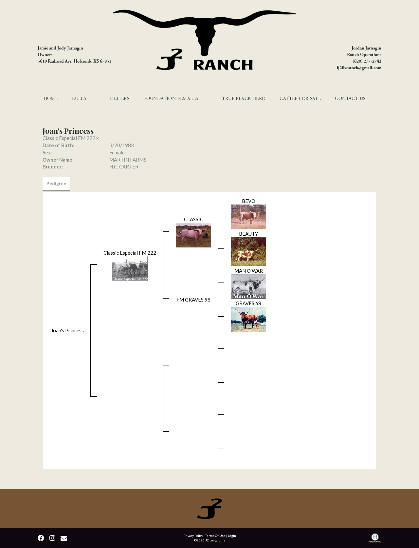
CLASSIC (193, 219)
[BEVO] (248, 216)
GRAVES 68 (248, 303)
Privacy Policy (193, 536)
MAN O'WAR (248, 271)
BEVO (248, 201)
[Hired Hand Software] (375, 539)
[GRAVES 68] (248, 319)
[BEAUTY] (248, 251)
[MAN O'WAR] (248, 286)
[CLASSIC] (193, 235)
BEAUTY (248, 234)
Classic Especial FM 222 (69, 138)
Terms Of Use (215, 536)
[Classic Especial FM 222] (130, 268)
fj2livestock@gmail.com (359, 68)
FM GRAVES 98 (193, 300)
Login (232, 536)
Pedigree (56, 183)
